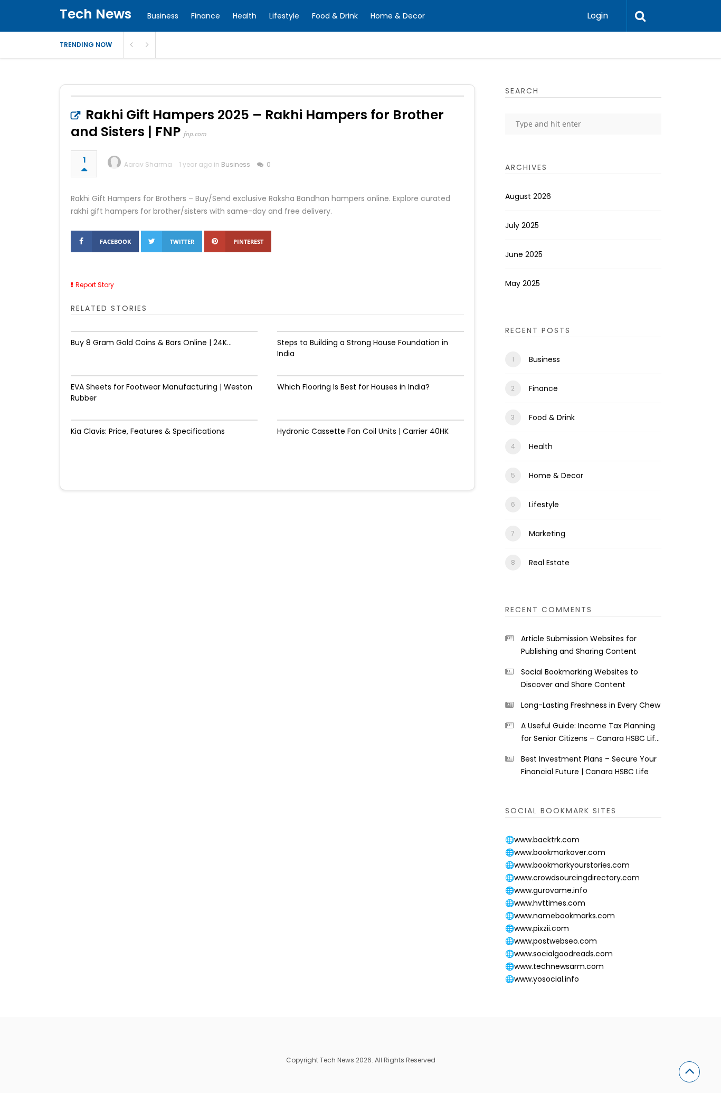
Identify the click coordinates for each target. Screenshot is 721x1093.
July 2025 (522, 225)
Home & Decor (398, 16)
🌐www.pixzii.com (537, 928)
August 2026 (528, 196)
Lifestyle (284, 16)
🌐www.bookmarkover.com (555, 852)
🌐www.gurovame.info (546, 890)
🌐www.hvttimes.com (545, 903)
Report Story (94, 284)
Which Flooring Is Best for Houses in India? (353, 387)
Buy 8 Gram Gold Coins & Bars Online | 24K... (151, 342)
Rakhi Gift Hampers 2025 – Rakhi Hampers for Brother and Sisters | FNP (257, 123)
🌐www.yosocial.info (542, 979)
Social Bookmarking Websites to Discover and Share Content (579, 678)
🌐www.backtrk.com (542, 839)
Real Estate (549, 562)
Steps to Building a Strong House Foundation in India (362, 348)
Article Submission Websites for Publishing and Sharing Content (579, 645)
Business (162, 16)
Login (597, 15)
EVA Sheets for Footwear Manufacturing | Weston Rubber (161, 392)
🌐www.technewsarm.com (554, 966)
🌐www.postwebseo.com (551, 941)
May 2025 (522, 283)
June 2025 (524, 254)
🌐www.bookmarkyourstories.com (567, 865)
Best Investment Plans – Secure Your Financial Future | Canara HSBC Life (589, 765)
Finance (205, 16)
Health (245, 16)
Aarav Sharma (148, 164)
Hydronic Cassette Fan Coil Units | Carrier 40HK (363, 431)
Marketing (547, 533)
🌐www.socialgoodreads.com (559, 953)
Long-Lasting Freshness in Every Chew (590, 705)
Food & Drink (335, 16)
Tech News (95, 14)
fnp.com (195, 133)
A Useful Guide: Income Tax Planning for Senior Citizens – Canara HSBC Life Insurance (590, 732)
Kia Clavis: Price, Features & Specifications (148, 431)
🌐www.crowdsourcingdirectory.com (572, 877)
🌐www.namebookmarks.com (560, 915)
